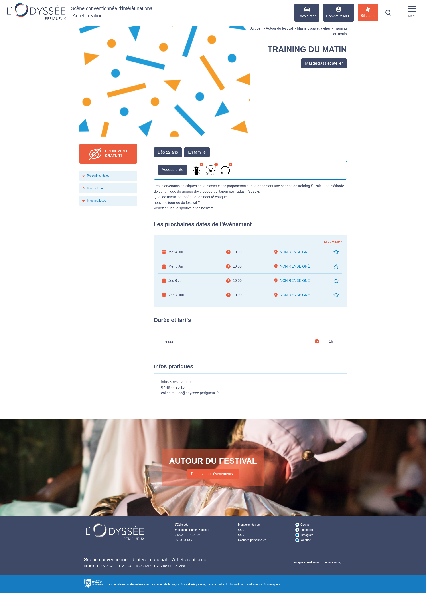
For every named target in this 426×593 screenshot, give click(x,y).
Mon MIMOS (333, 242)
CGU (241, 529)
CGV (241, 535)
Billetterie (368, 16)
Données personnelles (252, 540)
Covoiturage (307, 16)
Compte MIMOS (338, 16)
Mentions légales (249, 524)
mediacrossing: (332, 562)
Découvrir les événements (212, 474)
